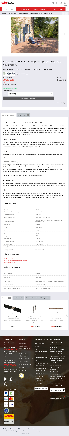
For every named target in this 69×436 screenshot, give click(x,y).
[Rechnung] (11, 393)
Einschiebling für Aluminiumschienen (13, 318)
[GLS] (6, 410)
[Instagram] (6, 384)
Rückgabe (22, 367)
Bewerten (42, 102)
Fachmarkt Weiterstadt (26, 359)
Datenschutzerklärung (41, 352)
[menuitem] (52, 3)
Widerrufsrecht (39, 373)
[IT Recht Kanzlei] (22, 376)
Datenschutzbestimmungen (58, 396)
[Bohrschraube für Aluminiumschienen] (56, 308)
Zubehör (6, 298)
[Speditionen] (9, 421)
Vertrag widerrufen (41, 388)
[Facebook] (11, 379)
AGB (36, 354)
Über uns (37, 346)
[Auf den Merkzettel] (12, 313)
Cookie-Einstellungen (41, 357)
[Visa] (11, 404)
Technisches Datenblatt (11, 259)
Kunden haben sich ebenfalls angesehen (37, 298)
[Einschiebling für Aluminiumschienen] (12, 308)
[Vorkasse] (6, 399)
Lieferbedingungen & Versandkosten (41, 364)
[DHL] (9, 416)
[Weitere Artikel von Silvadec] (9, 74)
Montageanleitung (9, 262)
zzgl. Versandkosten (12, 84)
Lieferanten (38, 383)
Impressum (38, 349)
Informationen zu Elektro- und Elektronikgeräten (40, 378)
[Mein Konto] (61, 3)
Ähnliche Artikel (18, 298)
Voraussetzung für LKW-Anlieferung (40, 369)
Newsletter (22, 343)
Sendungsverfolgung (25, 364)
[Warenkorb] (66, 3)
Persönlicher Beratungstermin (24, 347)
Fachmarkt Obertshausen (23, 355)
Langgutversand (8, 90)
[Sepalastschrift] (6, 404)
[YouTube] (6, 379)
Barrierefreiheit (39, 343)
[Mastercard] (11, 399)
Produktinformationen (8, 115)
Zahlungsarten (23, 362)
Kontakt (21, 351)
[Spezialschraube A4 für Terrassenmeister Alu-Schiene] (34, 308)
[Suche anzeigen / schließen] (53, 3)
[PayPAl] (6, 393)
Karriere (37, 360)
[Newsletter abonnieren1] (63, 390)
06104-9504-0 (10, 349)
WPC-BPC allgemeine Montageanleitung (16, 260)
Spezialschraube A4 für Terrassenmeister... (34, 319)
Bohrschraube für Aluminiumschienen (56, 318)
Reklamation (23, 370)
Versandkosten (33, 429)
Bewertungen (23, 115)
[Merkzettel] (56, 3)
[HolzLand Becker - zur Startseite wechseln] (7, 2)
